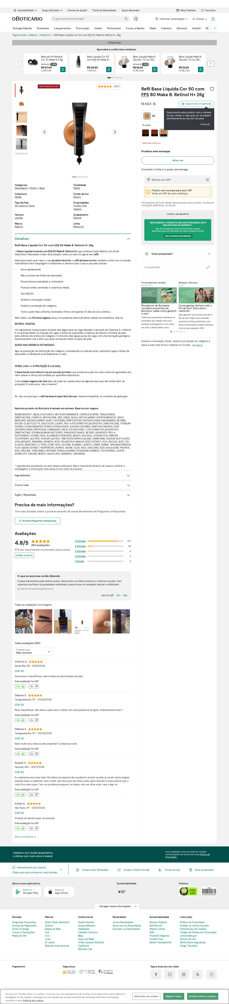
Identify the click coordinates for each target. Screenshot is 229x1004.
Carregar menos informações (115, 906)
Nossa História (86, 922)
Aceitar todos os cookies (202, 996)
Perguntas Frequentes (24, 922)
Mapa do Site (19, 935)
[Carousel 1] (171, 331)
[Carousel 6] (184, 331)
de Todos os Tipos (25, 205)
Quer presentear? (204, 869)
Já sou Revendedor (123, 922)
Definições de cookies (146, 996)
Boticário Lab (85, 949)
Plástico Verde (157, 928)
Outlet (98, 28)
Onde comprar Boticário (91, 942)
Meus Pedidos (188, 10)
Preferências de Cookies (193, 928)
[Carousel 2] (174, 331)
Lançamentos (62, 28)
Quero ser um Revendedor (127, 925)
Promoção (82, 28)
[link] (45, 63)
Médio (76, 188)
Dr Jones (49, 942)
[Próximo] (210, 63)
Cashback (83, 945)
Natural (77, 217)
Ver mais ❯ (197, 345)
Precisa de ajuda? (77, 10)
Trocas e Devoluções (23, 932)
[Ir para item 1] (109, 77)
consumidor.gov (188, 935)
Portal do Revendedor (104, 10)
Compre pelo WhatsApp (95, 869)
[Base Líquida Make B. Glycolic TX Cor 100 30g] (124, 63)
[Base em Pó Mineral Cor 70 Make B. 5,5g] (32, 63)
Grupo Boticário (51, 10)
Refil (152, 932)
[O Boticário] (27, 19)
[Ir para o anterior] (210, 28)
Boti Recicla (156, 925)
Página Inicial (19, 35)
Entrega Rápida (22, 28)
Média (18, 197)
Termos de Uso (188, 939)
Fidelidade (83, 928)
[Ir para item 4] (118, 77)
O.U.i (47, 935)
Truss (48, 939)
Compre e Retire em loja (136, 869)
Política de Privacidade (192, 922)
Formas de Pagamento (24, 925)
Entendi (205, 124)
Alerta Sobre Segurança (193, 942)
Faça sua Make (86, 939)
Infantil (196, 28)
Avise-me (178, 160)
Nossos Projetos (158, 922)
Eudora (49, 925)
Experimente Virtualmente (198, 103)
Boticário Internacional (57, 945)
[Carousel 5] (182, 331)
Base (42, 188)
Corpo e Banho (135, 28)
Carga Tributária (188, 945)
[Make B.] (148, 104)
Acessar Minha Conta (199, 19)
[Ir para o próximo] (214, 28)
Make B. (19, 226)
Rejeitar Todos (174, 996)
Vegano (77, 209)
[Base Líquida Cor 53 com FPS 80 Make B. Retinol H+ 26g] (78, 63)
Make (153, 28)
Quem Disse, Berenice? (57, 922)
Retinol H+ (46, 35)
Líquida (19, 217)
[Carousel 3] (176, 331)
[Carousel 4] (179, 331)
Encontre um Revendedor (126, 928)
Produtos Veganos (159, 935)
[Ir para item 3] (116, 77)
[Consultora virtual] (135, 18)
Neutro (77, 197)
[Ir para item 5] (121, 77)
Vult (47, 932)
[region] (114, 996)
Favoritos (210, 10)
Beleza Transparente (160, 942)
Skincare (182, 28)
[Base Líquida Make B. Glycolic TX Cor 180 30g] (170, 63)
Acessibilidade (26, 10)
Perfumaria (114, 28)
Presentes (43, 28)
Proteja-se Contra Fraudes (194, 925)
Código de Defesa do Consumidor (198, 932)
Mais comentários (24, 836)
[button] (63, 69)
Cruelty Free (80, 205)
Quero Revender (130, 10)
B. (33, 35)
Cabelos (166, 28)
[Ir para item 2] (113, 77)
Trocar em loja (172, 869)
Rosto (34, 188)
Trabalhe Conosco (88, 932)
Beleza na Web (53, 928)
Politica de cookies (33, 1000)
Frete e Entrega (20, 928)
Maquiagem (21, 188)
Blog (80, 935)
